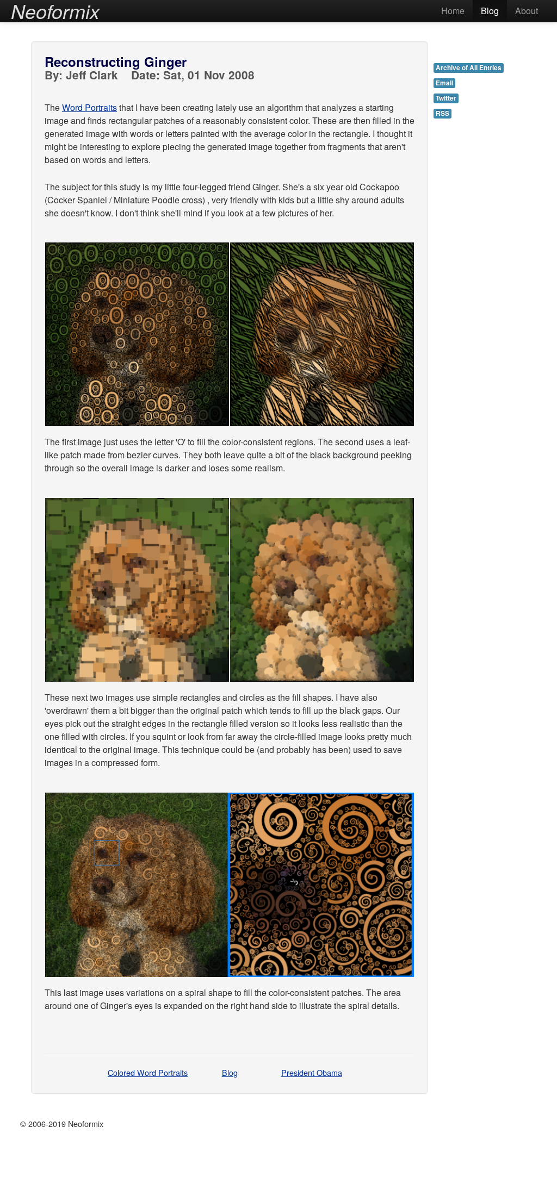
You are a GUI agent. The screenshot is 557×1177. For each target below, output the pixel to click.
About (526, 10)
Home (453, 10)
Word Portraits (89, 107)
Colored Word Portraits (148, 1072)
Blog (490, 10)
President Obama (311, 1072)
